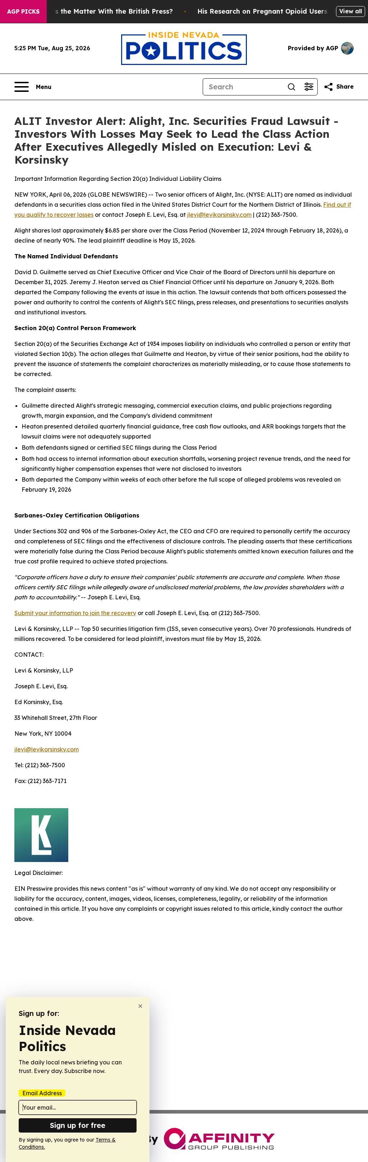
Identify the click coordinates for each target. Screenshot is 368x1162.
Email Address (42, 1093)
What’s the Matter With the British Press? (104, 11)
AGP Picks (23, 11)
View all (350, 11)
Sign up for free (77, 1125)
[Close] (140, 1006)
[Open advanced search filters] (308, 87)
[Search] (291, 87)
